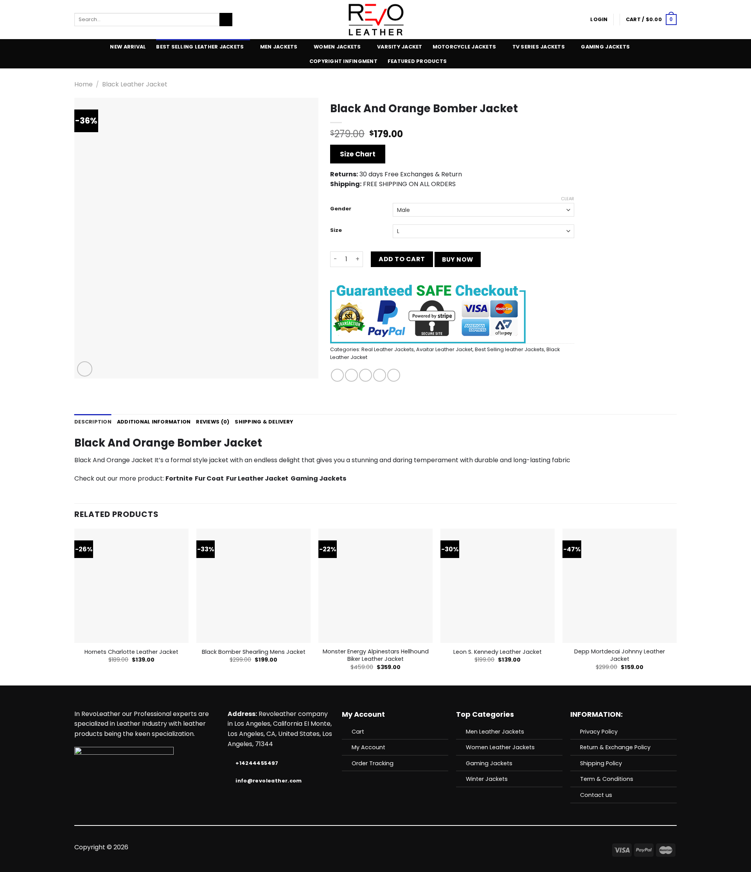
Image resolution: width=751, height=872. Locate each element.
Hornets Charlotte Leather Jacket (131, 652)
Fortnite (178, 478)
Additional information (154, 421)
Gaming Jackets (605, 46)
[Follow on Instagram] (356, 847)
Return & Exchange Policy (615, 747)
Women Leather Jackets (500, 747)
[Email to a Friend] (365, 375)
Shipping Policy (601, 763)
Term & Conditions (606, 779)
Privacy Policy (599, 732)
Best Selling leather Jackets (200, 46)
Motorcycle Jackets (464, 46)
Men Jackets (279, 46)
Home (83, 84)
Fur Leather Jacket (257, 478)
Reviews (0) (212, 421)
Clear (567, 198)
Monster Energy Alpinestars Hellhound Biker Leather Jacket (376, 655)
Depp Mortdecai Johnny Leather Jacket (619, 655)
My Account (368, 747)
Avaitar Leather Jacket (444, 349)
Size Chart (358, 154)
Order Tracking (372, 763)
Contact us (596, 795)
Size (336, 230)
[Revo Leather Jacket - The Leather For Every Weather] (375, 19)
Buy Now (457, 259)
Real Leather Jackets (387, 349)
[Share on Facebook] (337, 375)
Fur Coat (209, 478)
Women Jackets (337, 46)
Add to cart (402, 259)
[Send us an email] (375, 847)
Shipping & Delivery (264, 421)
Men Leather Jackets (495, 732)
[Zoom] (84, 369)
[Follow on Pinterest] (395, 847)
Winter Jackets (487, 779)
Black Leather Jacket (134, 84)
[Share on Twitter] (351, 375)
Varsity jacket (399, 46)
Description (92, 421)
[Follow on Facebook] (346, 847)
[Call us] (385, 847)
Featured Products (417, 61)
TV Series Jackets (538, 46)
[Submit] (225, 19)
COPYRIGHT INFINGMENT (343, 61)
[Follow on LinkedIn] (404, 847)
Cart (358, 732)
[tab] (92, 422)
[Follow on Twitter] (366, 847)
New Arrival (128, 46)
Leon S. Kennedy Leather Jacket (497, 652)
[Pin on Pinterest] (379, 375)
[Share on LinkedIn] (393, 375)
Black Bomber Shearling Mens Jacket (253, 652)
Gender (340, 209)
